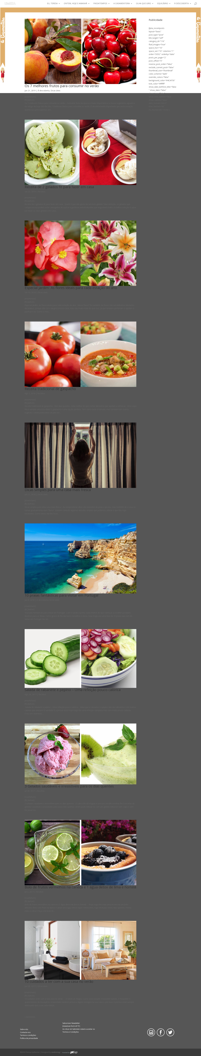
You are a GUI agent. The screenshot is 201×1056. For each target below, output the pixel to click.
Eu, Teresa (52, 3)
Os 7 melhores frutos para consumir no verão (62, 85)
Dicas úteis (55, 90)
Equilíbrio (162, 3)
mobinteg (55, 1052)
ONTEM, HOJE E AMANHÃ (75, 3)
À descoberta (181, 3)
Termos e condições (28, 1035)
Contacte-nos (25, 1032)
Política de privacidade (29, 1038)
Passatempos (100, 3)
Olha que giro (143, 3)
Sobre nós (24, 1029)
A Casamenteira (121, 3)
